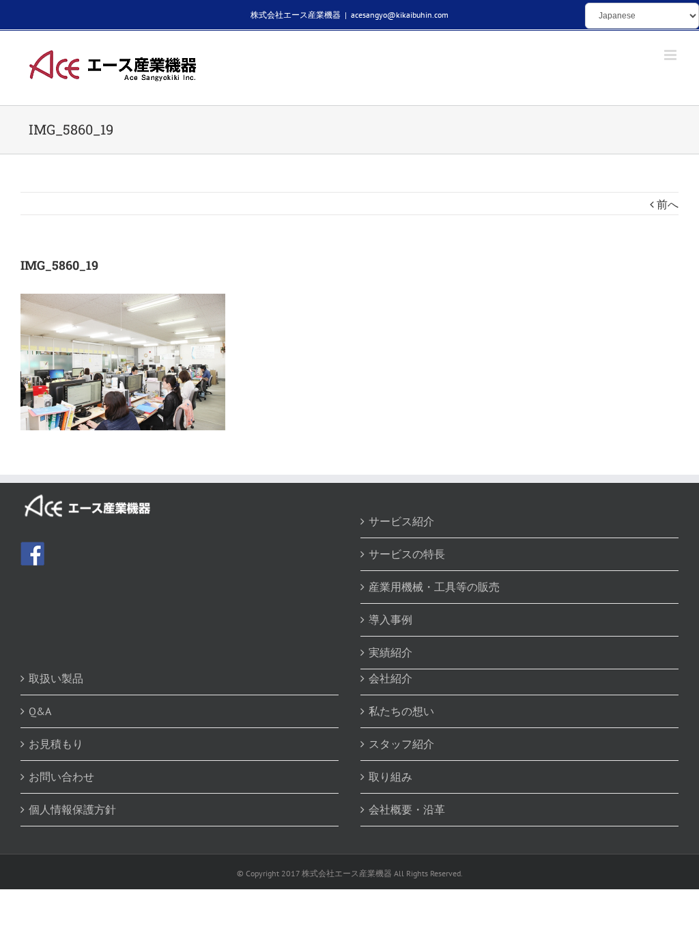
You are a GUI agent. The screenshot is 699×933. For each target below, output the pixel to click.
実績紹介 (390, 652)
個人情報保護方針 (72, 809)
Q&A (40, 711)
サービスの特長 (407, 554)
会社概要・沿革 (407, 809)
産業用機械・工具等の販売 (434, 587)
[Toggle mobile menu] (671, 55)
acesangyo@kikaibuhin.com (399, 15)
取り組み (390, 776)
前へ (668, 204)
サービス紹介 (401, 521)
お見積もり (56, 744)
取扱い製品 (56, 678)
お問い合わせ (61, 776)
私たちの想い (401, 711)
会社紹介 (390, 678)
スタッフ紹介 (401, 744)
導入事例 (390, 619)
